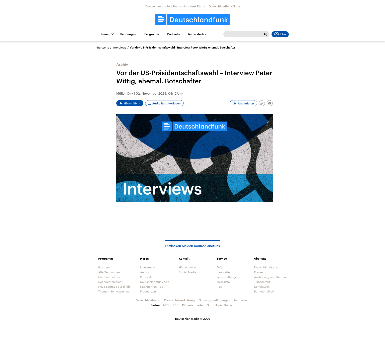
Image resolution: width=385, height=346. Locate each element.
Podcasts (173, 34)
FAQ (219, 267)
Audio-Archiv (197, 34)
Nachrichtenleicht (110, 281)
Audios (145, 272)
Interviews (119, 47)
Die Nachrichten (109, 277)
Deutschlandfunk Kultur (189, 6)
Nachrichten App (151, 286)
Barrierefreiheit (264, 291)
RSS (219, 286)
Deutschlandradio (157, 6)
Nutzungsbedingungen (214, 300)
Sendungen (128, 34)
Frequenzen (148, 291)
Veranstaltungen (228, 277)
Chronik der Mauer (219, 305)
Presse (258, 272)
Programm (151, 34)
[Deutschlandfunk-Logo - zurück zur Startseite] (192, 19)
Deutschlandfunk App (154, 281)
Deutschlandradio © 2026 (192, 318)
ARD (166, 305)
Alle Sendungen (109, 272)
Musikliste (223, 281)
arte (200, 305)
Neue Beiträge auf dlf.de (114, 286)
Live (283, 34)
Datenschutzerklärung (179, 300)
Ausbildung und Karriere (270, 277)
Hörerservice (187, 267)
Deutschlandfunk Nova (224, 6)
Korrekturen (262, 286)
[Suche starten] (265, 34)
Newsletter (224, 272)
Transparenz (262, 281)
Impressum (241, 300)
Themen (104, 34)
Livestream (147, 267)
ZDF (175, 305)
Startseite (102, 47)
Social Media (187, 272)
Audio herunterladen (166, 103)
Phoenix (187, 305)
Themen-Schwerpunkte (114, 291)
